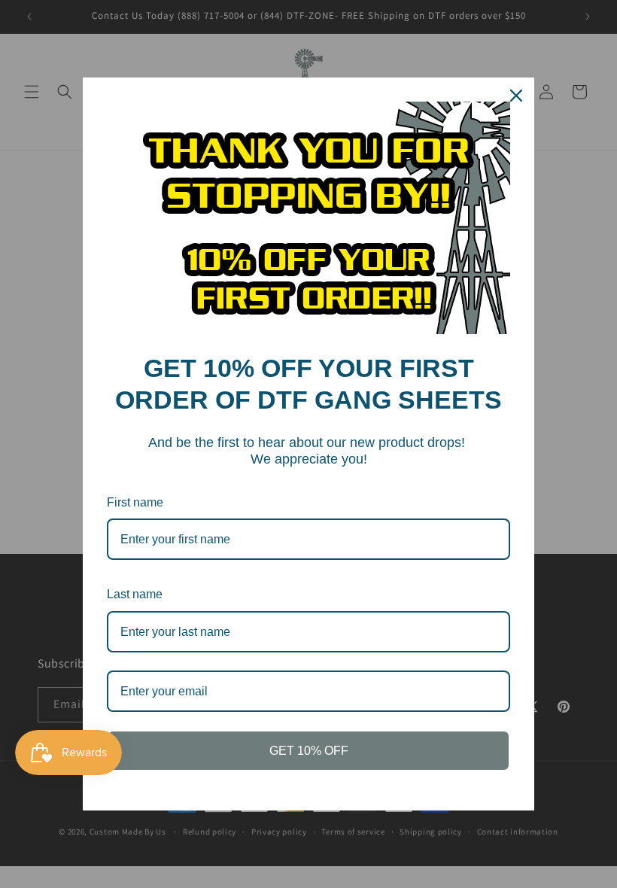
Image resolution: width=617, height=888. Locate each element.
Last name (135, 594)
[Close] (516, 96)
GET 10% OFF (308, 750)
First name (135, 502)
